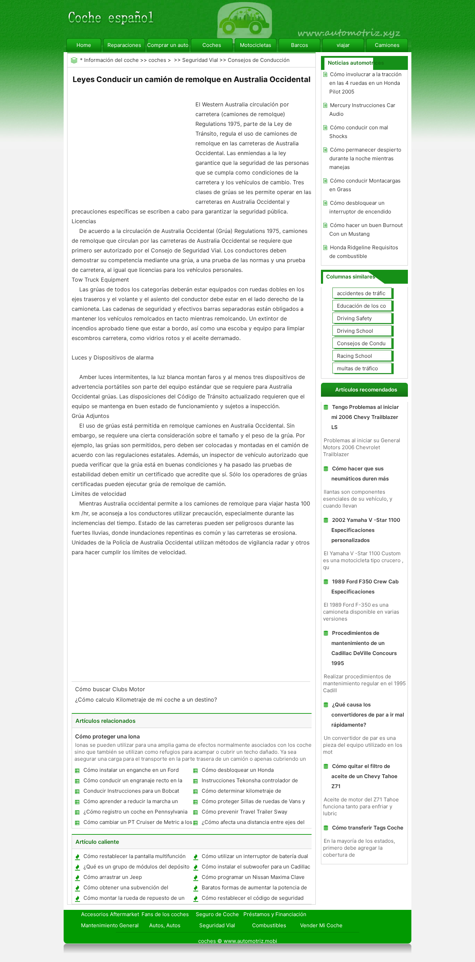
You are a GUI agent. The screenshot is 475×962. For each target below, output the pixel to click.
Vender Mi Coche (321, 925)
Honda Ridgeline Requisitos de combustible (363, 251)
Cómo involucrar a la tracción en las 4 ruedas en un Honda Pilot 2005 (365, 83)
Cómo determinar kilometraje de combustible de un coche (241, 792)
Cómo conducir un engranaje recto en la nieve (132, 781)
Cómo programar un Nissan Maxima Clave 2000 (253, 878)
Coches (211, 45)
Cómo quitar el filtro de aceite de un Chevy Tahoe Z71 (364, 776)
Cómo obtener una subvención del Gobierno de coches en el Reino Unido (130, 889)
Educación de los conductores (374, 305)
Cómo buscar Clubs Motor (111, 689)
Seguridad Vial (200, 60)
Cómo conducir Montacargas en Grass (365, 185)
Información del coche (111, 60)
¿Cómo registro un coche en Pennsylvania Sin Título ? (135, 813)
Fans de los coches (165, 914)
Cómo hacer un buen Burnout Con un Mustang (366, 229)
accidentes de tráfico (362, 293)
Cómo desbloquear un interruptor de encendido (360, 207)
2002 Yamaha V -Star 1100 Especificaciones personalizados (365, 530)
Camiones (387, 45)
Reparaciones (124, 45)
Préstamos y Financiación (274, 914)
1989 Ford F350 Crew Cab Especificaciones (364, 586)
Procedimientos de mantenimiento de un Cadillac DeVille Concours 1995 (364, 648)
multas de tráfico (357, 368)
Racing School (354, 356)
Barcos (299, 45)
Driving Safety (354, 318)
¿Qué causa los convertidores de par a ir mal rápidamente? (367, 714)
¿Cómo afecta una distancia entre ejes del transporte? (253, 823)
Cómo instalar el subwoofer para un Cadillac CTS (255, 868)
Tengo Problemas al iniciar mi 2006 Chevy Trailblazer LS (365, 417)
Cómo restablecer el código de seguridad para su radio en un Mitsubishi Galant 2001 (253, 899)
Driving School (355, 331)
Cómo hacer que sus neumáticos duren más (360, 473)
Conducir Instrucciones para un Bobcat (131, 790)
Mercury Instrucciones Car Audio (362, 109)
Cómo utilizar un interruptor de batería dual (255, 856)
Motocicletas (255, 45)
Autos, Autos (164, 925)
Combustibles (269, 925)
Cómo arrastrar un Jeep (112, 877)
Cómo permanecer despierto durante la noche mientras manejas (365, 158)
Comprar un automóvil (168, 45)
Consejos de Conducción (259, 60)
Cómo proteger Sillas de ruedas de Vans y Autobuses (253, 802)
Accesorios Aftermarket (110, 914)
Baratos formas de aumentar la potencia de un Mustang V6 (254, 889)
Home (84, 45)
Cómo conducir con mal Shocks (358, 131)
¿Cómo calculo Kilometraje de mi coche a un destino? (147, 699)
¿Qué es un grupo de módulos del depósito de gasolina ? (136, 868)
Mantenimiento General (110, 925)
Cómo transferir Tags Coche (367, 827)
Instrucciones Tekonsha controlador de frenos (249, 781)
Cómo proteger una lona (107, 736)
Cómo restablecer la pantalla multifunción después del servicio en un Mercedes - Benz (134, 857)
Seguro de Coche (217, 914)
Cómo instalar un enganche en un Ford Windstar (131, 771)
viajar (343, 45)
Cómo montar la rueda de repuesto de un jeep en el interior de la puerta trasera (134, 899)
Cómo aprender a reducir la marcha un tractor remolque (130, 802)
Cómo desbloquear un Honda (238, 770)
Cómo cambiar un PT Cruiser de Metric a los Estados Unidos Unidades (137, 823)
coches (157, 60)
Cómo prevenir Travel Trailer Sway (244, 811)
